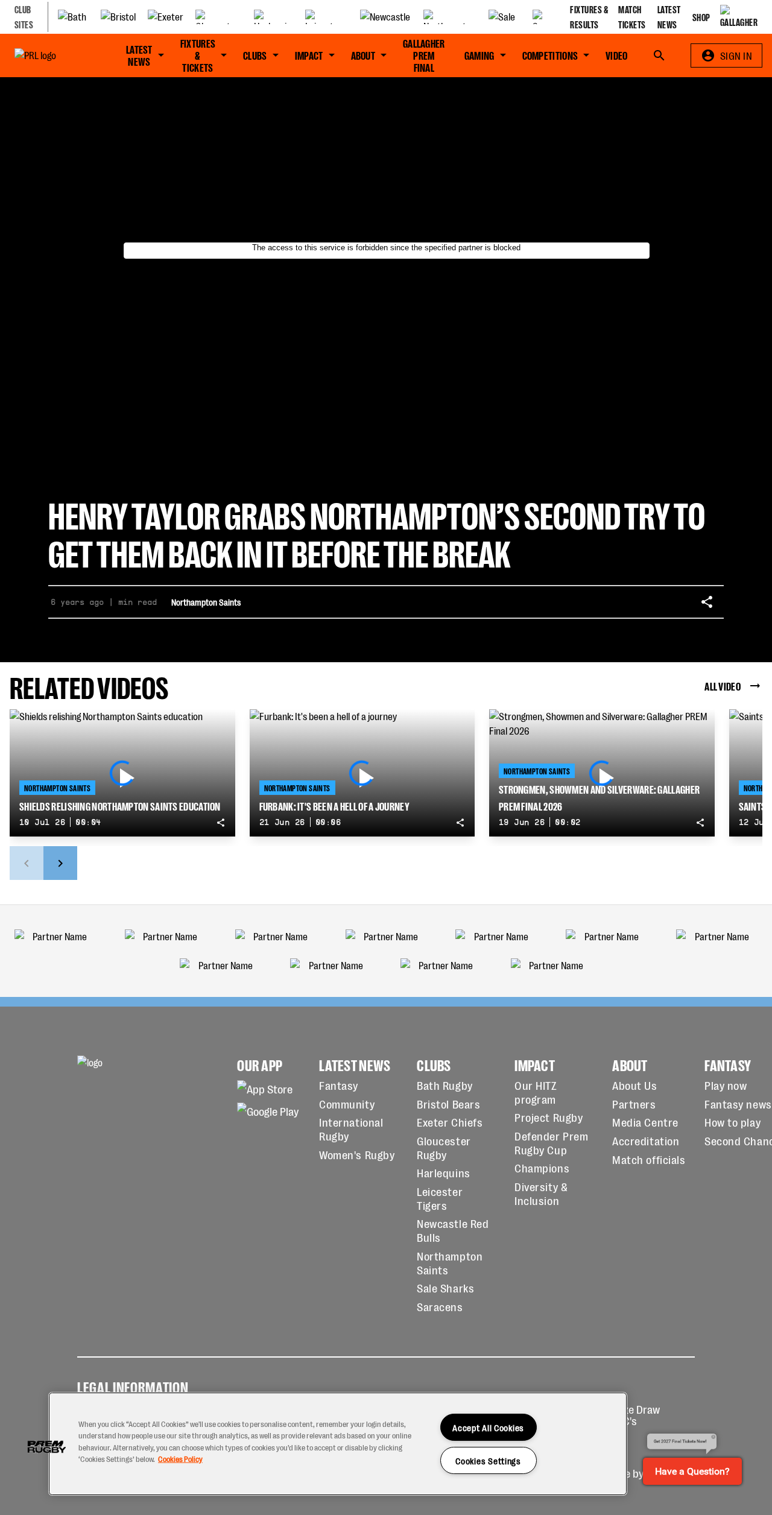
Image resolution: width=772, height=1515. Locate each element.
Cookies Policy (180, 1458)
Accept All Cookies (488, 1427)
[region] (337, 1444)
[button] (46, 1447)
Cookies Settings (488, 1460)
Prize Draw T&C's (635, 1414)
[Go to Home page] (51, 55)
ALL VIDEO (722, 685)
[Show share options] (707, 602)
